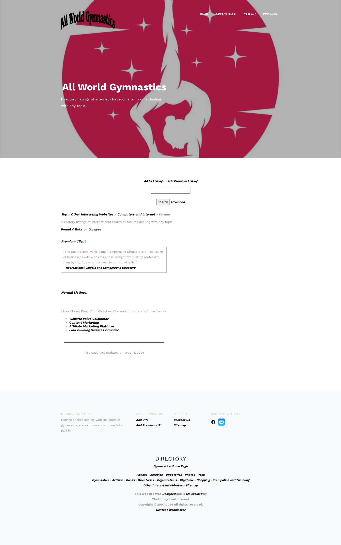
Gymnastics (100, 480)
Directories (174, 475)
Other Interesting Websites (92, 214)
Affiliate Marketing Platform (91, 326)
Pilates (190, 475)
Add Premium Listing (182, 181)
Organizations (167, 480)
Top (64, 214)
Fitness (141, 475)
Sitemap (191, 485)
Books (130, 480)
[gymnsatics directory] (88, 19)
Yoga (201, 475)
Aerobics (156, 475)
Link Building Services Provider (93, 330)
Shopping (203, 480)
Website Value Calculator (88, 319)
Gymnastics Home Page (170, 466)
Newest (250, 13)
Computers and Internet (136, 214)
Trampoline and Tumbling (231, 480)
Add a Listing (153, 181)
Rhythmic (187, 480)
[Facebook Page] (213, 422)
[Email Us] (221, 422)
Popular (270, 13)
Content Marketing (84, 322)
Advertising (226, 13)
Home (204, 13)
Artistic (117, 480)
